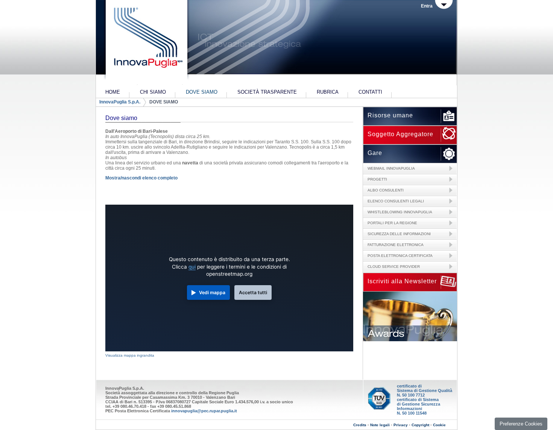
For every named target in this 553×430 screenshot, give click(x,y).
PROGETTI (377, 179)
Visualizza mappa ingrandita (129, 355)
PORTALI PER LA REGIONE (392, 223)
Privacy (400, 425)
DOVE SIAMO (163, 102)
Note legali (380, 425)
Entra (427, 6)
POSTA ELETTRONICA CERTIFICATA (400, 256)
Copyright (420, 425)
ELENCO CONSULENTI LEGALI (396, 201)
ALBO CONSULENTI (386, 190)
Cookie (439, 425)
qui (192, 267)
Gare (375, 153)
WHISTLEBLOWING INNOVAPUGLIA (400, 212)
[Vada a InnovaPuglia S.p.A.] (145, 43)
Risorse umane (390, 115)
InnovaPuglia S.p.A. (119, 102)
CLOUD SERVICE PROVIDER (394, 266)
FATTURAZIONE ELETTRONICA (396, 245)
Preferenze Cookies (521, 424)
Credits (359, 425)
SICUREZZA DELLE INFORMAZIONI (399, 234)
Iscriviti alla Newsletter (402, 281)
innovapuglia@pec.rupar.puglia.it (204, 411)
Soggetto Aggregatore (400, 134)
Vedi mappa (212, 292)
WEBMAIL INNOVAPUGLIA (391, 168)
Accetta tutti (253, 292)
